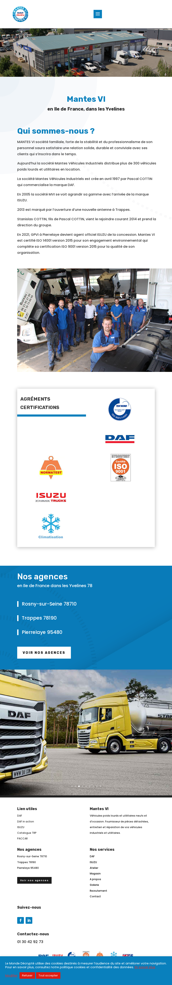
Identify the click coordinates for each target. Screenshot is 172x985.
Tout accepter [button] (48, 975)
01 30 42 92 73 (30, 941)
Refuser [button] (27, 975)
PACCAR (22, 838)
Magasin (95, 873)
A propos (95, 879)
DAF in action (25, 821)
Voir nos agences (44, 653)
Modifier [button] (11, 975)
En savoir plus (145, 967)
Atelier (94, 868)
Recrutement (98, 890)
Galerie (94, 885)
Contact (95, 896)
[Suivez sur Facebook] (20, 920)
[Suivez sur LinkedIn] (29, 920)
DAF (19, 815)
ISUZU (20, 827)
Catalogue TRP (26, 833)
